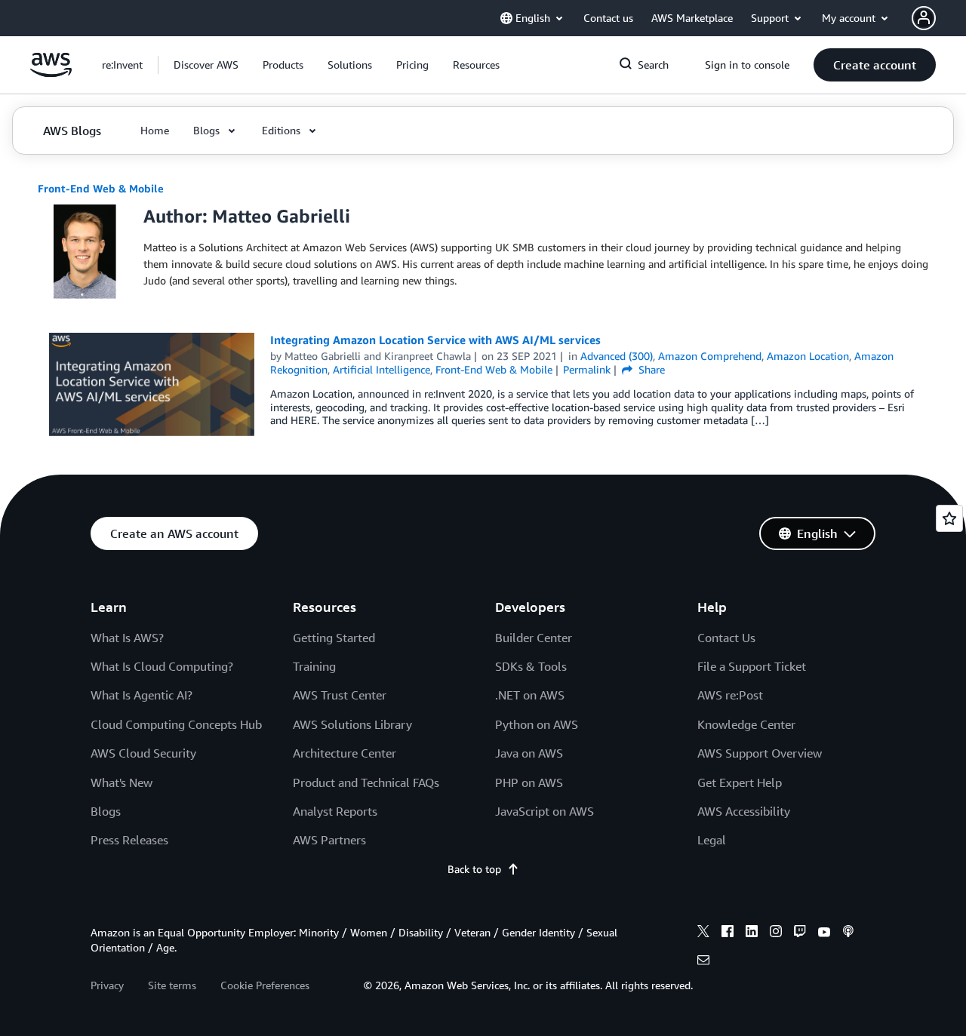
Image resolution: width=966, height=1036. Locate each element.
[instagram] (776, 933)
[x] (703, 933)
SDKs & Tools (531, 666)
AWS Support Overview (759, 753)
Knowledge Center (746, 724)
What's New (121, 782)
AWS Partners (329, 839)
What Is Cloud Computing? (162, 666)
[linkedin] (752, 933)
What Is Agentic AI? (141, 694)
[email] (703, 962)
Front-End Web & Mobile (101, 188)
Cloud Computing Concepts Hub (176, 724)
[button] (206, 64)
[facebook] (727, 933)
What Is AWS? (127, 637)
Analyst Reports (335, 811)
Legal (711, 839)
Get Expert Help (739, 782)
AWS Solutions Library (352, 724)
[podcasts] (848, 933)
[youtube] (824, 933)
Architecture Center (344, 753)
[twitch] (800, 933)
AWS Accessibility (743, 811)
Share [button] (650, 369)
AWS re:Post (730, 694)
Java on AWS (529, 753)
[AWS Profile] (924, 18)
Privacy (107, 985)
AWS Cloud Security (143, 753)
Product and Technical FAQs (366, 782)
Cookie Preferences (264, 985)
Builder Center (533, 637)
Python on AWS (536, 724)
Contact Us (726, 637)
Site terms (172, 985)
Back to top (474, 868)
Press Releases (129, 839)
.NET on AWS (530, 694)
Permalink (587, 369)
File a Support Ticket (751, 666)
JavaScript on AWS (544, 811)
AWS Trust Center (339, 694)
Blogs (106, 811)
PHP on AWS (529, 782)
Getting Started (334, 637)
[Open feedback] (949, 518)
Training (314, 666)
